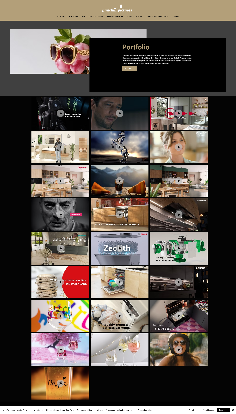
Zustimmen (223, 410)
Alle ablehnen (208, 410)
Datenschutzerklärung (146, 410)
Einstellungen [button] (194, 410)
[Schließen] (233, 410)
